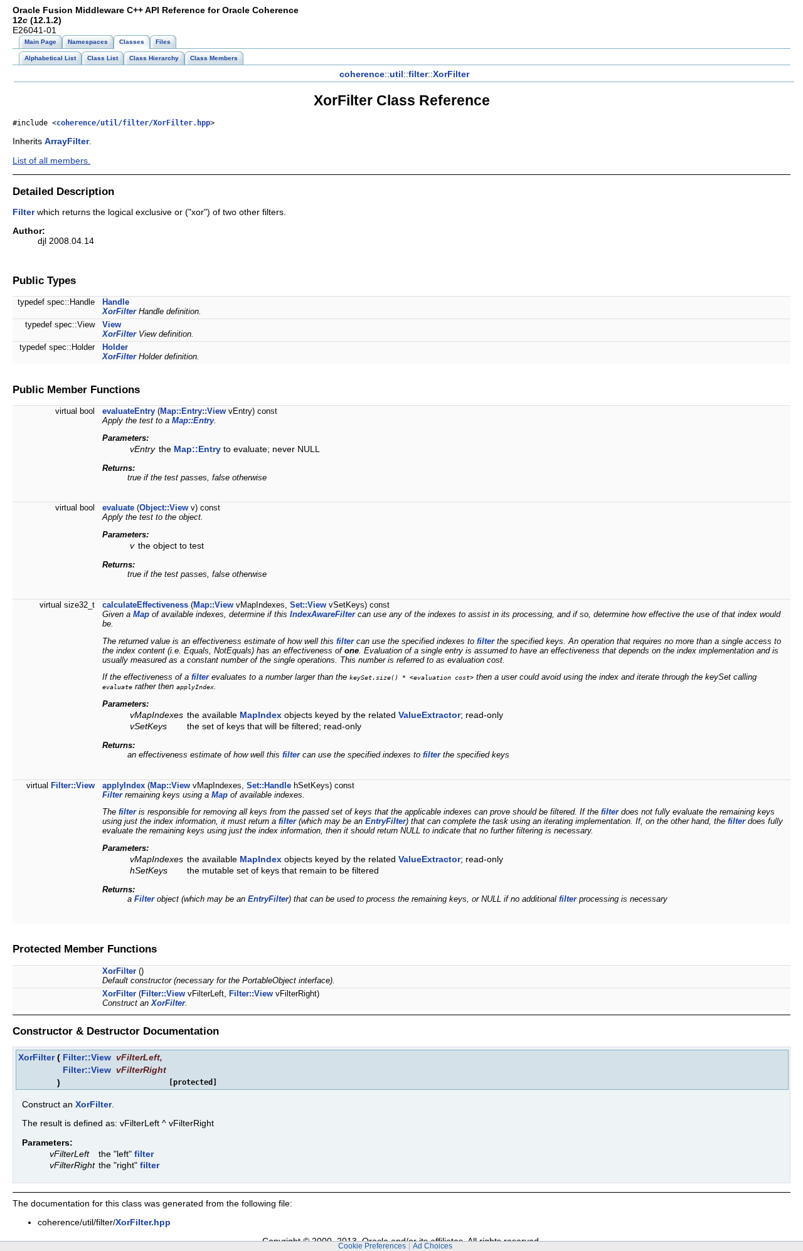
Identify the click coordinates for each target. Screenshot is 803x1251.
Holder (115, 347)
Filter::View (73, 785)
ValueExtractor (429, 715)
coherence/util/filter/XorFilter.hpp (133, 123)
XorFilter (451, 74)
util (396, 74)
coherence (362, 74)
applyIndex (123, 785)
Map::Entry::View (193, 411)
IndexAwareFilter (322, 614)
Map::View (213, 605)
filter (418, 74)
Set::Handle (269, 785)
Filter (24, 212)
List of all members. (51, 161)
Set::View (308, 605)
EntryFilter (385, 821)
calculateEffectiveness (145, 605)
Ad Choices (432, 1246)
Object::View (163, 507)
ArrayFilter (67, 141)
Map (141, 614)
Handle (115, 302)
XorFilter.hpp (143, 1222)
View (111, 324)
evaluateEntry (128, 411)
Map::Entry (193, 420)
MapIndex (261, 715)
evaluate (118, 507)
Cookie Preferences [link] (372, 1246)
